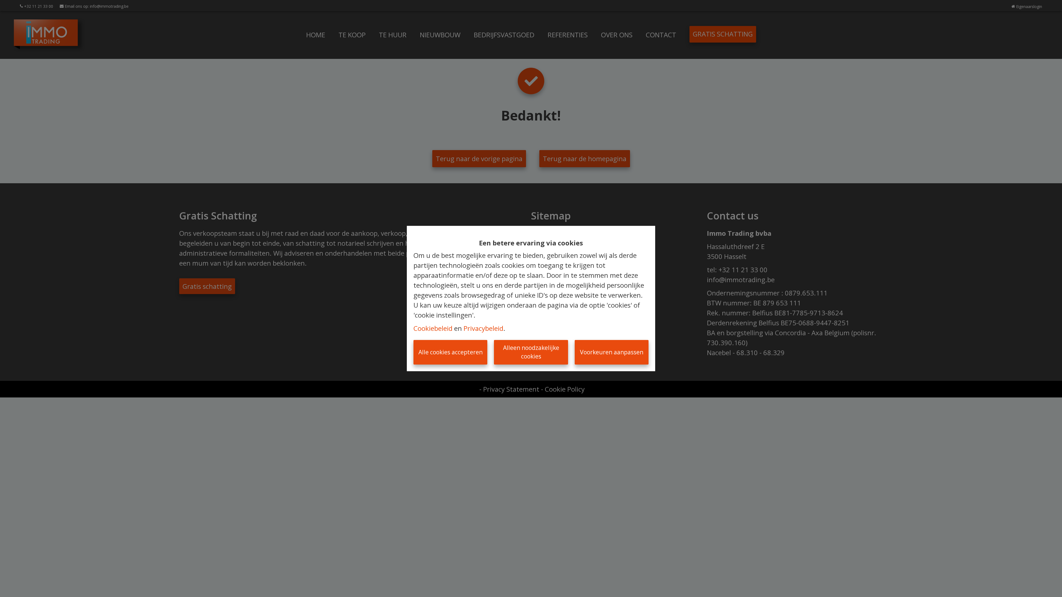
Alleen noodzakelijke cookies (531, 352)
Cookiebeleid (432, 328)
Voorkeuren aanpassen (611, 352)
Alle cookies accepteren (450, 352)
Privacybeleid (483, 328)
